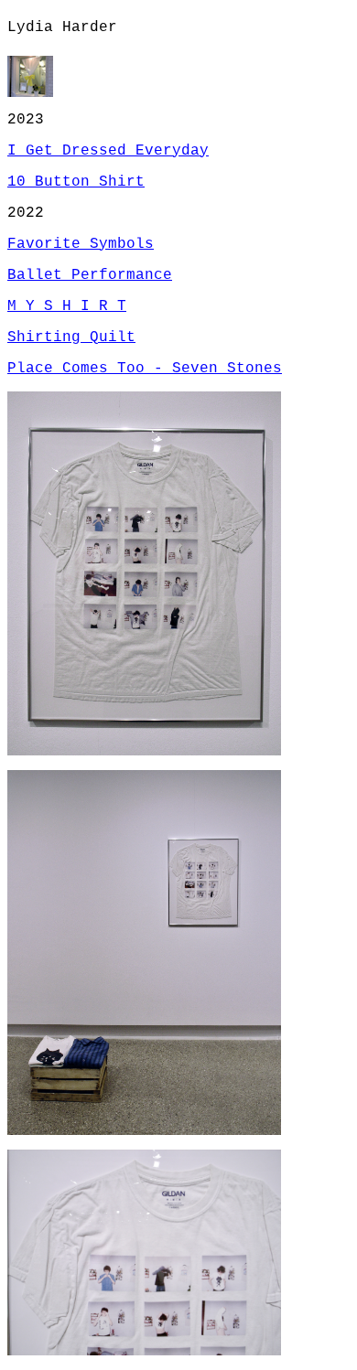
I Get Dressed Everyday (108, 151)
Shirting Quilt (71, 337)
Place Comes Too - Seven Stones (144, 368)
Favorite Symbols (80, 244)
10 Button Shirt (76, 182)
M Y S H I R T (66, 306)
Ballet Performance (89, 275)
